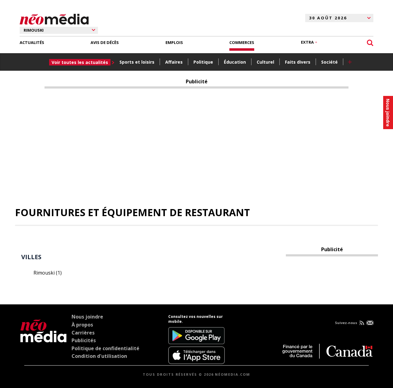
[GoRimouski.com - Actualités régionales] (54, 18)
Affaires (174, 62)
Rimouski (47, 272)
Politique (203, 62)
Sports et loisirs (136, 62)
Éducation (235, 62)
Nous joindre (87, 316)
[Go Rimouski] (43, 339)
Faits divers (297, 62)
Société (329, 62)
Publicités (84, 340)
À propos (82, 324)
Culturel (265, 62)
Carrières (83, 332)
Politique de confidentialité (105, 348)
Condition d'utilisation (99, 356)
